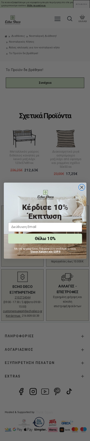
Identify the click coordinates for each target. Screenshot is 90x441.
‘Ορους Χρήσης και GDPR (45, 251)
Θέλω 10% (45, 238)
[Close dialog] (81, 187)
